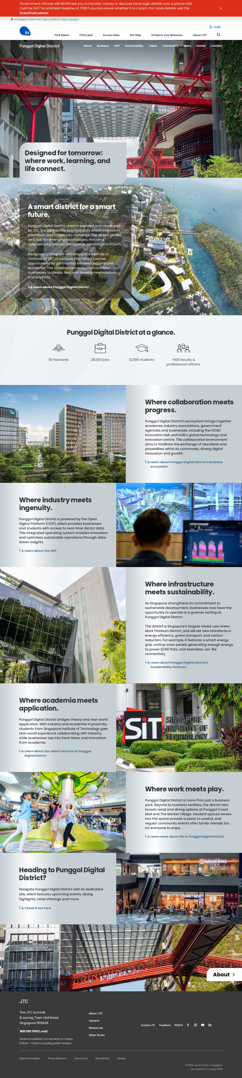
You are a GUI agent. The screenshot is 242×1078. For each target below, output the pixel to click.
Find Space (61, 35)
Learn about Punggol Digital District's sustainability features (179, 664)
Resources (96, 1027)
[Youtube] (202, 1025)
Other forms (97, 1035)
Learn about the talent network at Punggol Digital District (58, 753)
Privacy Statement (57, 1058)
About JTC (200, 35)
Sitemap (121, 1058)
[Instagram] (195, 1025)
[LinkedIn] (210, 1025)
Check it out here (38, 908)
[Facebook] (188, 1025)
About (87, 46)
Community (170, 46)
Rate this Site (102, 1058)
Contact (216, 46)
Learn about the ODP (41, 551)
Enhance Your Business (166, 35)
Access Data (111, 35)
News (187, 46)
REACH (179, 1025)
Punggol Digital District (39, 45)
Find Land (86, 35)
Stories (201, 46)
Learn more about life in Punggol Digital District (187, 836)
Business (103, 46)
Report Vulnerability (30, 1058)
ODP (117, 46)
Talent (153, 46)
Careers (94, 1020)
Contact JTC (148, 1025)
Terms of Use (81, 1058)
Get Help (135, 35)
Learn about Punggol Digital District (61, 287)
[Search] (218, 35)
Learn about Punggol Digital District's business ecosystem (186, 464)
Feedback (165, 1025)
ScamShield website (34, 13)
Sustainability (134, 46)
